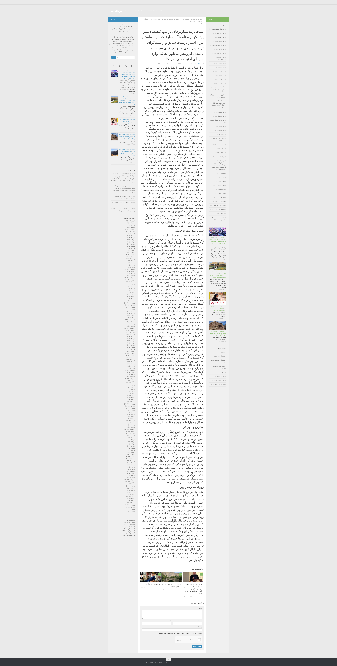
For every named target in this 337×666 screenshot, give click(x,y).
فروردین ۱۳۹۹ (131, 381)
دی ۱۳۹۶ (132, 437)
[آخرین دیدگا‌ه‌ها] (126, 66)
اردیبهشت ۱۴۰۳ (131, 277)
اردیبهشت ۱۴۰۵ (131, 229)
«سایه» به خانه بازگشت (152, 584)
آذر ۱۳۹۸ (132, 389)
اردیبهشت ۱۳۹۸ (131, 404)
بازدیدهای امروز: (130, 520)
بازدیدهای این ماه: (130, 531)
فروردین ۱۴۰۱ (131, 330)
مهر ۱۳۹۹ (132, 368)
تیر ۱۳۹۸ (133, 400)
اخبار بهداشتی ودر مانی (177, 19)
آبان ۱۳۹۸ (132, 391)
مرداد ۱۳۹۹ (132, 372)
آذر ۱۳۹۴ (132, 490)
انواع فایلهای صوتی (219, 156)
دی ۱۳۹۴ (132, 488)
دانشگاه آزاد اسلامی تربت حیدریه (218, 361)
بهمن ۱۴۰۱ (132, 309)
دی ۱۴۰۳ (132, 261)
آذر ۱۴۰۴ (132, 237)
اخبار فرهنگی (148, 19)
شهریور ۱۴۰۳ (131, 269)
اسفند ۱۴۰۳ (132, 256)
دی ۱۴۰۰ (132, 336)
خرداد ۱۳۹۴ (132, 503)
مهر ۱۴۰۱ (132, 317)
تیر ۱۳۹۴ (133, 501)
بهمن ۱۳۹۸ (132, 385)
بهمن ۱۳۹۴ (132, 486)
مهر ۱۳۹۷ (132, 418)
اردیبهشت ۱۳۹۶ (131, 454)
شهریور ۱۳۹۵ (131, 471)
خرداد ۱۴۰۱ (132, 326)
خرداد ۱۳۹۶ (132, 452)
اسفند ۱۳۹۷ (132, 408)
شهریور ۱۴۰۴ (131, 244)
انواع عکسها (221, 152)
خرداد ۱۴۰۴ (132, 250)
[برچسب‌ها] (132, 66)
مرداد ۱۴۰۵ (132, 223)
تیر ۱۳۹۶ (133, 450)
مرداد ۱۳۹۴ (132, 498)
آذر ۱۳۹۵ (132, 465)
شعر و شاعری (221, 181)
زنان (122, 76)
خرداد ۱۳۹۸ (132, 402)
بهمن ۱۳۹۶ (132, 435)
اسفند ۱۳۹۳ (132, 509)
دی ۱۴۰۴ (132, 235)
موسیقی (123, 78)
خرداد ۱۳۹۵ (132, 477)
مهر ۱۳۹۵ (132, 469)
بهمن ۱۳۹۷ (132, 410)
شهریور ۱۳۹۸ (131, 395)
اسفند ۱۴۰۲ (132, 282)
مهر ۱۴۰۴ (132, 242)
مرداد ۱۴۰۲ (132, 296)
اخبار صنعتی (128, 72)
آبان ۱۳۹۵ (132, 467)
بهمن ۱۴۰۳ (132, 259)
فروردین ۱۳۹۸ (131, 406)
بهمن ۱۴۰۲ (132, 284)
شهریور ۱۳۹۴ (131, 496)
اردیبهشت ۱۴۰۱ (131, 328)
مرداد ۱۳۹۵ (132, 473)
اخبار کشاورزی (221, 112)
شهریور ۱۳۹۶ (131, 446)
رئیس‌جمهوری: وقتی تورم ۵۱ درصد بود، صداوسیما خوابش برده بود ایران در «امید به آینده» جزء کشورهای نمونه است (193, 588)
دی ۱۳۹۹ (132, 362)
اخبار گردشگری (131, 138)
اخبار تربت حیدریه (220, 376)
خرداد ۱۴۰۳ (132, 275)
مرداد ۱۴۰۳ (132, 271)
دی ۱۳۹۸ (132, 387)
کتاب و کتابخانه (131, 102)
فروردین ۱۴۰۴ (131, 254)
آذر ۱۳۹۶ (132, 439)
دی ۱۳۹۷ (132, 412)
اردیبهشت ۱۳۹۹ (131, 378)
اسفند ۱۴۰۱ (132, 307)
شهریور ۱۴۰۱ (131, 320)
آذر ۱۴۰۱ (132, 313)
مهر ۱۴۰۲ (132, 292)
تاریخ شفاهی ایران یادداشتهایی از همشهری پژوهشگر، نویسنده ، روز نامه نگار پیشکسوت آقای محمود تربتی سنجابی (218, 165)
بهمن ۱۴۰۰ (132, 334)
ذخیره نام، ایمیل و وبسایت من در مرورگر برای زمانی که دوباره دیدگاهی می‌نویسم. (179, 633)
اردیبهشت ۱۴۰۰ (131, 353)
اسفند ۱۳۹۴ (132, 484)
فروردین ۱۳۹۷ (131, 431)
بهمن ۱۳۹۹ (132, 360)
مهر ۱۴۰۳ (132, 267)
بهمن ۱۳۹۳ (132, 511)
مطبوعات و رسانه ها (196, 21)
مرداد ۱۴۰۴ (132, 246)
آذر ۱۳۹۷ (132, 414)
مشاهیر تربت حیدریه (219, 201)
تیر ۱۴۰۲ (133, 299)
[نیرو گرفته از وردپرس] (160, 662)
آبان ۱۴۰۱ (132, 315)
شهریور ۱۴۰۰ (131, 345)
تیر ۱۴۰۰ (133, 349)
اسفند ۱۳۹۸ (132, 383)
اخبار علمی (222, 79)
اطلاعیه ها (222, 134)
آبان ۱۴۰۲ (132, 290)
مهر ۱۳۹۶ (132, 444)
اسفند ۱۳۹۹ (132, 357)
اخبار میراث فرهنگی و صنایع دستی (218, 241)
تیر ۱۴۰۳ (133, 273)
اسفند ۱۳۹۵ (132, 458)
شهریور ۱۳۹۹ (131, 370)
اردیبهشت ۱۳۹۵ (131, 479)
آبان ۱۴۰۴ (132, 240)
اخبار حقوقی (165, 19)
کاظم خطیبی (197, 63)
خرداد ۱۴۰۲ (132, 301)
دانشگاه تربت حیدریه (219, 356)
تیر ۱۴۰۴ (133, 248)
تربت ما (116, 10)
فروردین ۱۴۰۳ (131, 280)
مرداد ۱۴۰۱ (132, 322)
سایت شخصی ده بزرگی (218, 380)
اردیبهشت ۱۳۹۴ (131, 505)
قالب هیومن (148, 662)
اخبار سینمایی (221, 67)
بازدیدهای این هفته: (130, 529)
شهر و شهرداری (220, 185)
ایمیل (200, 620)
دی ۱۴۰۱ (132, 311)
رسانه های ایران (220, 372)
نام (169, 620)
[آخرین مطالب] (114, 66)
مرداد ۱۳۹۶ (132, 448)
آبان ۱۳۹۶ (132, 442)
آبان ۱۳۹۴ (132, 492)
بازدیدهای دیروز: (130, 524)
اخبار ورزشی (221, 130)
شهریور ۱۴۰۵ (131, 221)
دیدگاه (200, 608)
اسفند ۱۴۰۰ (132, 332)
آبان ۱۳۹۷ (132, 416)
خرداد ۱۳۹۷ (132, 427)
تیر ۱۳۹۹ (133, 374)
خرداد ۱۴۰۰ (132, 351)
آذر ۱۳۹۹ (132, 364)
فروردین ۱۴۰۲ (131, 305)
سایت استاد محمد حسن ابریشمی (219, 367)
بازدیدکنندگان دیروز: (129, 526)
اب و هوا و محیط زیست (218, 29)
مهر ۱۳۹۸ (132, 393)
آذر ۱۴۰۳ (132, 263)
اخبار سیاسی (156, 19)
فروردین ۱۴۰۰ (131, 355)
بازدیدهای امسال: (130, 533)
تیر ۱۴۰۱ (133, 324)
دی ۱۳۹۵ (132, 463)
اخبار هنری (126, 76)
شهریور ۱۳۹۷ (131, 421)
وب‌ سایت (199, 627)
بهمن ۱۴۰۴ (132, 233)
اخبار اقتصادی (189, 19)
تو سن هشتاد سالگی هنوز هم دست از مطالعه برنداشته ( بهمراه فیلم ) (127, 126)
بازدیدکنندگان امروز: (129, 522)
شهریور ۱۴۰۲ (131, 294)
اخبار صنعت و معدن (219, 71)
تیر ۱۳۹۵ (133, 475)
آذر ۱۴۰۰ (132, 338)
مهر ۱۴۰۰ (132, 343)
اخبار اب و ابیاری (220, 33)
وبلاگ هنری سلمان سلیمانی (217, 384)
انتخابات (222, 148)
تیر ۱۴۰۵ (133, 225)
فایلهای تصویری (220, 189)
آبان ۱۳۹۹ (132, 366)
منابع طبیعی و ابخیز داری (218, 209)
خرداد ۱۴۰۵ (132, 227)
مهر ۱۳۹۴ (132, 494)
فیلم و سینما (221, 193)
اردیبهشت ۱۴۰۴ (131, 252)
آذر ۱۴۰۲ (132, 288)
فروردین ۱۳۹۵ (131, 482)
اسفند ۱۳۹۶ (132, 433)
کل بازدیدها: (132, 535)
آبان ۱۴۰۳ (132, 265)
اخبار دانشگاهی (127, 98)
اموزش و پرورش (220, 144)
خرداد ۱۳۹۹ (132, 376)
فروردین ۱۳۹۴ (131, 507)
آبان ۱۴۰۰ (132, 341)
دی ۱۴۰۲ (132, 286)
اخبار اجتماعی (198, 19)
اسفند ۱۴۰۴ (132, 231)
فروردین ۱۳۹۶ (131, 456)
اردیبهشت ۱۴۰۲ (131, 303)
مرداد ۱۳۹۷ (132, 423)
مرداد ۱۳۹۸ (132, 397)
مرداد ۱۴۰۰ (132, 347)
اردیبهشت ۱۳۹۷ (131, 429)
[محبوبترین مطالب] (120, 66)
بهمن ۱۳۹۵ (132, 461)
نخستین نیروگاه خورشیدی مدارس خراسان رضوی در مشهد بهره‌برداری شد (128, 158)
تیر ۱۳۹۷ (133, 425)
